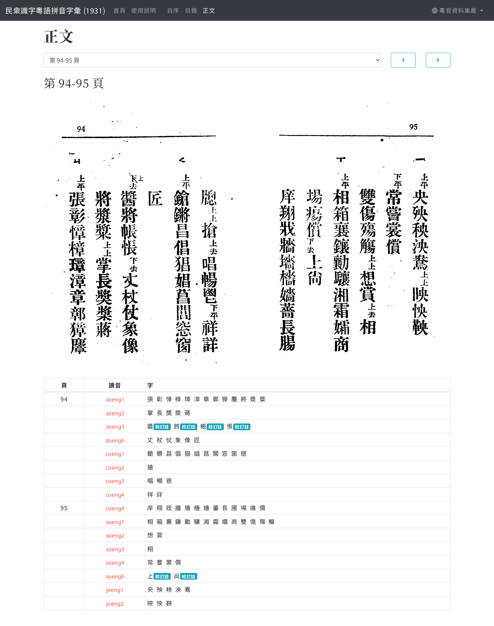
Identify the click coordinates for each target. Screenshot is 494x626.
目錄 (191, 10)
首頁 (119, 10)
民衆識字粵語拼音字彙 (55, 10)
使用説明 (143, 10)
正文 (209, 10)
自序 (173, 10)
